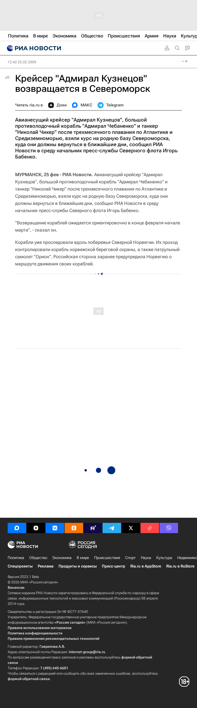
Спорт (130, 557)
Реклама (45, 566)
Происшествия (107, 557)
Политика (16, 557)
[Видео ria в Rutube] (93, 528)
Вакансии (16, 587)
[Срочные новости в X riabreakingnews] (150, 528)
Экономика (62, 557)
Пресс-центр (113, 566)
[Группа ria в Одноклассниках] (74, 528)
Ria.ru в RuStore (180, 566)
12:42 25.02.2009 (22, 62)
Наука (146, 557)
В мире (83, 557)
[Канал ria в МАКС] (17, 528)
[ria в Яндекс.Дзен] (36, 528)
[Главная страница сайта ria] (33, 48)
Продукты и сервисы (77, 566)
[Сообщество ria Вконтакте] (55, 528)
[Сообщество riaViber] (169, 528)
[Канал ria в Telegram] (112, 528)
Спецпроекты (20, 566)
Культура (164, 557)
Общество (38, 557)
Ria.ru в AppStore (145, 566)
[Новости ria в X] (131, 528)
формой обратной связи (29, 679)
